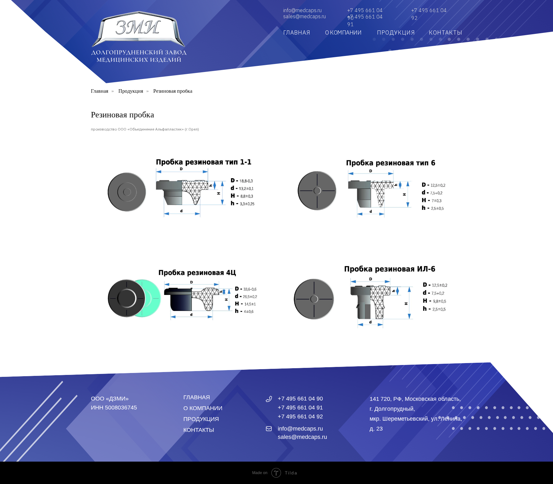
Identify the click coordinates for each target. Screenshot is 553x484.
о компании (343, 32)
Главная (99, 91)
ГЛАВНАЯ (296, 32)
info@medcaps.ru (302, 10)
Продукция (130, 91)
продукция (396, 32)
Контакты (198, 430)
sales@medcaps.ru (304, 16)
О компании (202, 408)
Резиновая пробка (172, 91)
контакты (445, 32)
